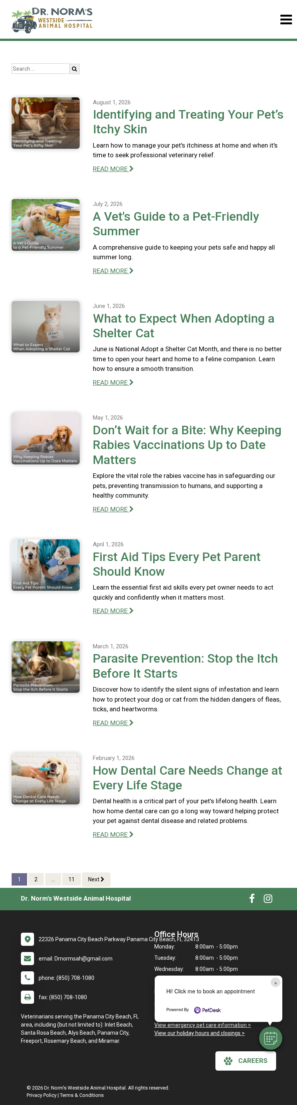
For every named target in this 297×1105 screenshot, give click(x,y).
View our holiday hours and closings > (199, 1033)
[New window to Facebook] (252, 900)
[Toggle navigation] (286, 19)
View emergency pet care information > (202, 1025)
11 (71, 879)
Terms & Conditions (82, 1095)
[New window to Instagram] (268, 900)
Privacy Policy (41, 1095)
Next (94, 879)
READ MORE (111, 169)
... (53, 879)
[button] (270, 1038)
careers (253, 1060)
